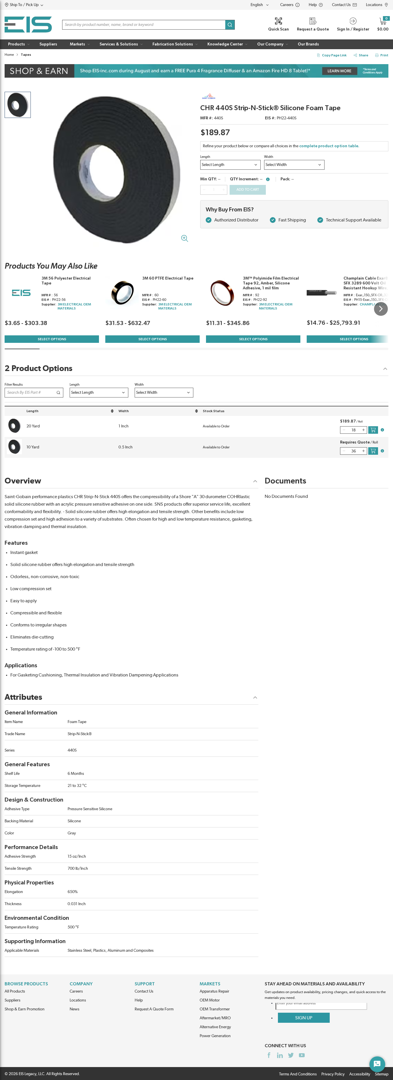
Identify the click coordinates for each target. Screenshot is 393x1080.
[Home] (28, 24)
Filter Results (14, 384)
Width (268, 156)
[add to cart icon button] (373, 430)
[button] (35, 5)
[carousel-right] (380, 308)
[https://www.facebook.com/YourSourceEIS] (269, 1055)
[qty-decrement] (204, 189)
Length (205, 156)
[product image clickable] (18, 105)
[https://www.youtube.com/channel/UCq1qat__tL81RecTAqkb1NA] (301, 1055)
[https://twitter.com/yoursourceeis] (291, 1055)
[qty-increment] (223, 189)
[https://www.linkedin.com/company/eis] (280, 1055)
